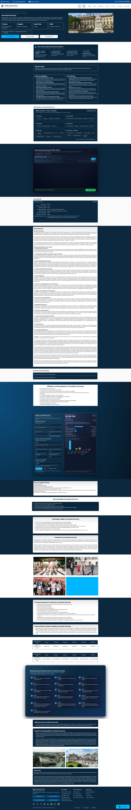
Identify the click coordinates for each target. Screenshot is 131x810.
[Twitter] (44, 804)
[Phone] (84, 6)
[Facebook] (37, 804)
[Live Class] (79, 6)
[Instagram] (34, 804)
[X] (41, 804)
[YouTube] (51, 804)
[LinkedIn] (48, 804)
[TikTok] (55, 804)
